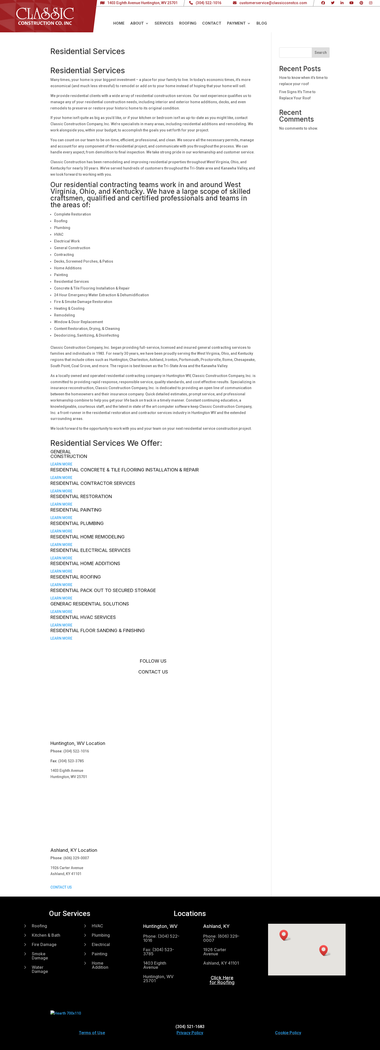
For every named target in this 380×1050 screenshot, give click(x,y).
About (137, 23)
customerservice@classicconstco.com (273, 3)
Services (164, 23)
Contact (211, 23)
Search (321, 52)
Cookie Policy (288, 1032)
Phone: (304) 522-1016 (161, 938)
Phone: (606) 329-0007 (221, 938)
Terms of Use (92, 1032)
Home (119, 23)
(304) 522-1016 (208, 3)
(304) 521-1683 (190, 1026)
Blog (261, 23)
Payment (236, 23)
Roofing (187, 23)
